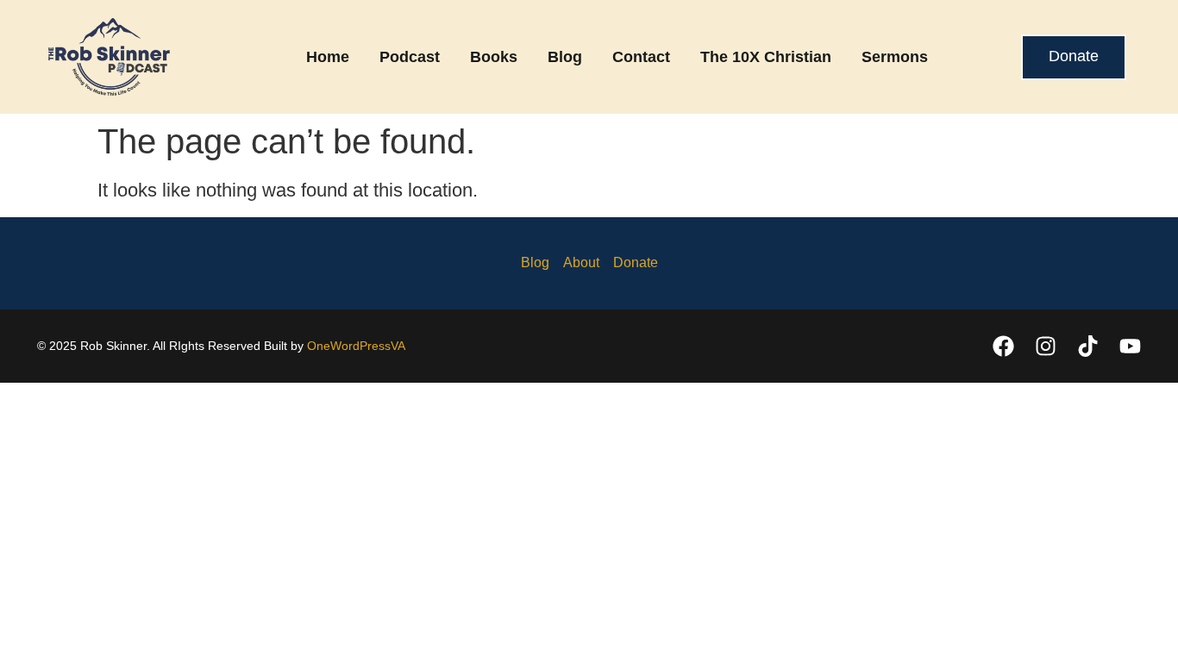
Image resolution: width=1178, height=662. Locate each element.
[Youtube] (1130, 346)
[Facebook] (1003, 346)
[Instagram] (1045, 346)
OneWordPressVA (356, 346)
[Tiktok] (1088, 346)
